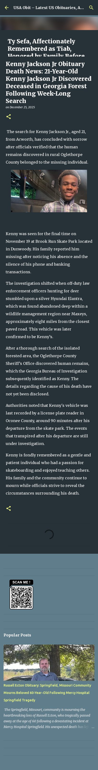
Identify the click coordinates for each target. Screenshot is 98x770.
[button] (8, 117)
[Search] (91, 7)
